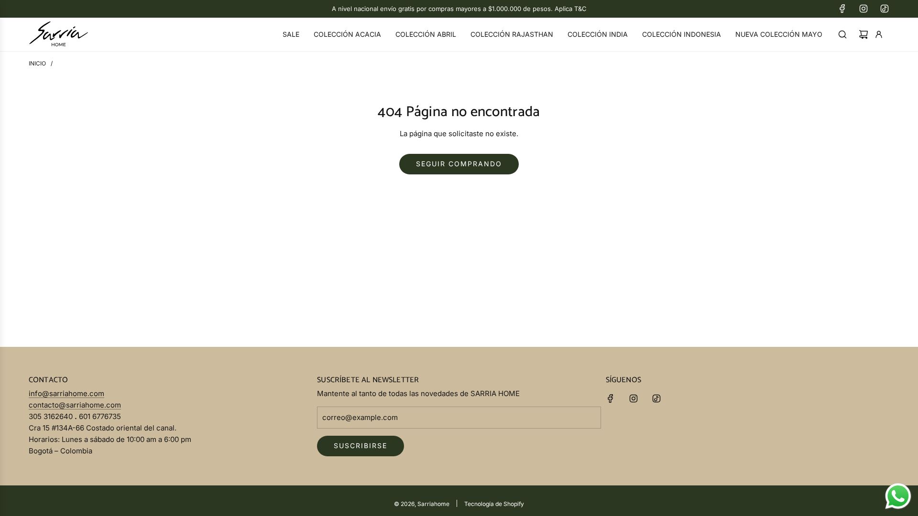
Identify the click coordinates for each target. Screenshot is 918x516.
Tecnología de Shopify (494, 503)
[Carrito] (863, 34)
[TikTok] (884, 8)
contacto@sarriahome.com (75, 404)
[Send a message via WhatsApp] (898, 496)
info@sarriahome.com (66, 393)
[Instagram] (863, 8)
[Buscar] (842, 34)
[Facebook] (842, 8)
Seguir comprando (459, 164)
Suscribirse (360, 445)
